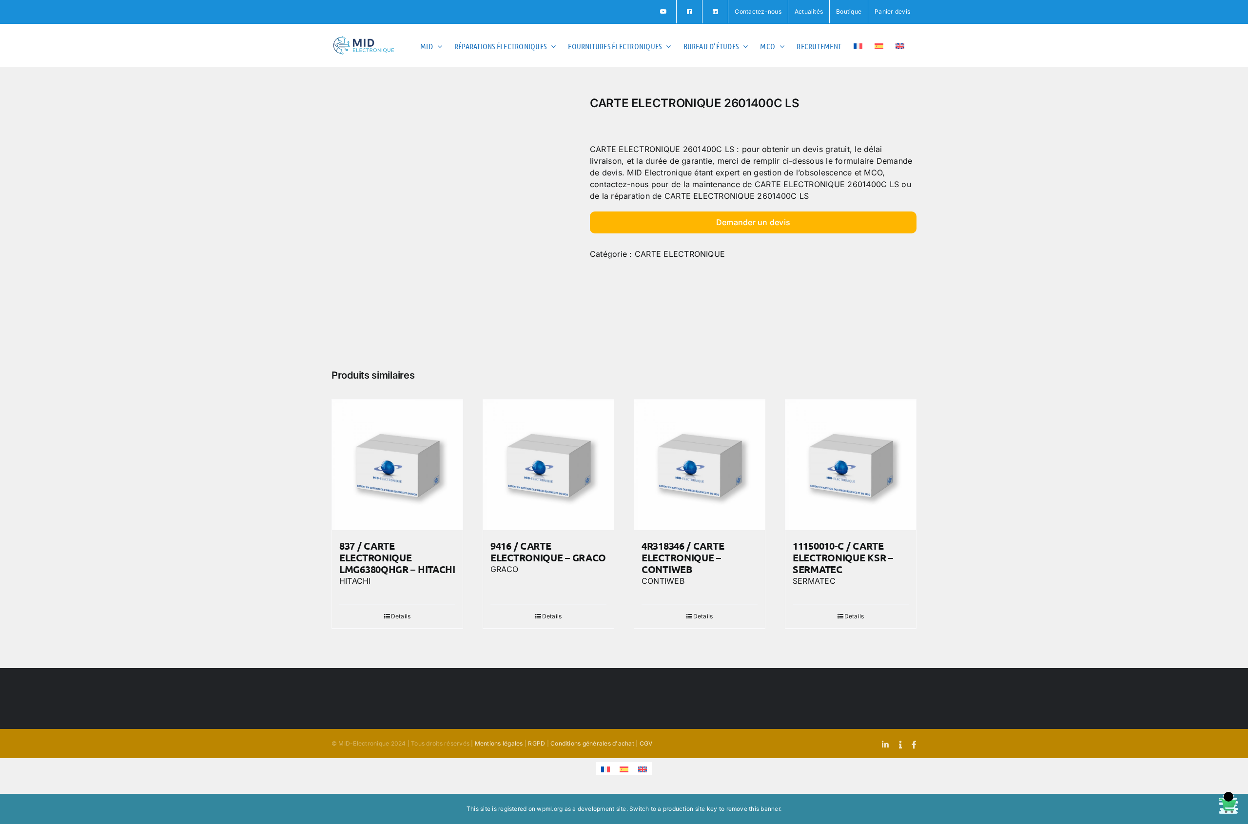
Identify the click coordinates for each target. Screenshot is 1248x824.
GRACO (504, 569)
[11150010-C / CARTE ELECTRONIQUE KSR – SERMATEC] (850, 465)
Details (401, 616)
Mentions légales (499, 743)
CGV (646, 743)
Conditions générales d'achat (592, 743)
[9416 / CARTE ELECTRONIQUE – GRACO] (548, 465)
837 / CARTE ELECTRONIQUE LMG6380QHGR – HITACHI (397, 557)
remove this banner (753, 808)
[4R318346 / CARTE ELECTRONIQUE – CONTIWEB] (699, 465)
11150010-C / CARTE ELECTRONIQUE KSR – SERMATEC (843, 557)
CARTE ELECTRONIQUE (680, 254)
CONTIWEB (663, 581)
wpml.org (550, 808)
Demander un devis (753, 222)
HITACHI (355, 581)
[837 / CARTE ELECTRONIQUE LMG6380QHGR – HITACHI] (397, 465)
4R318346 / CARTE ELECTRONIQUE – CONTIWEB (683, 557)
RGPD (536, 743)
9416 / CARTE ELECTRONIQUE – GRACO (548, 551)
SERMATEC (814, 581)
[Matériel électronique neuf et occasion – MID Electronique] (453, 218)
